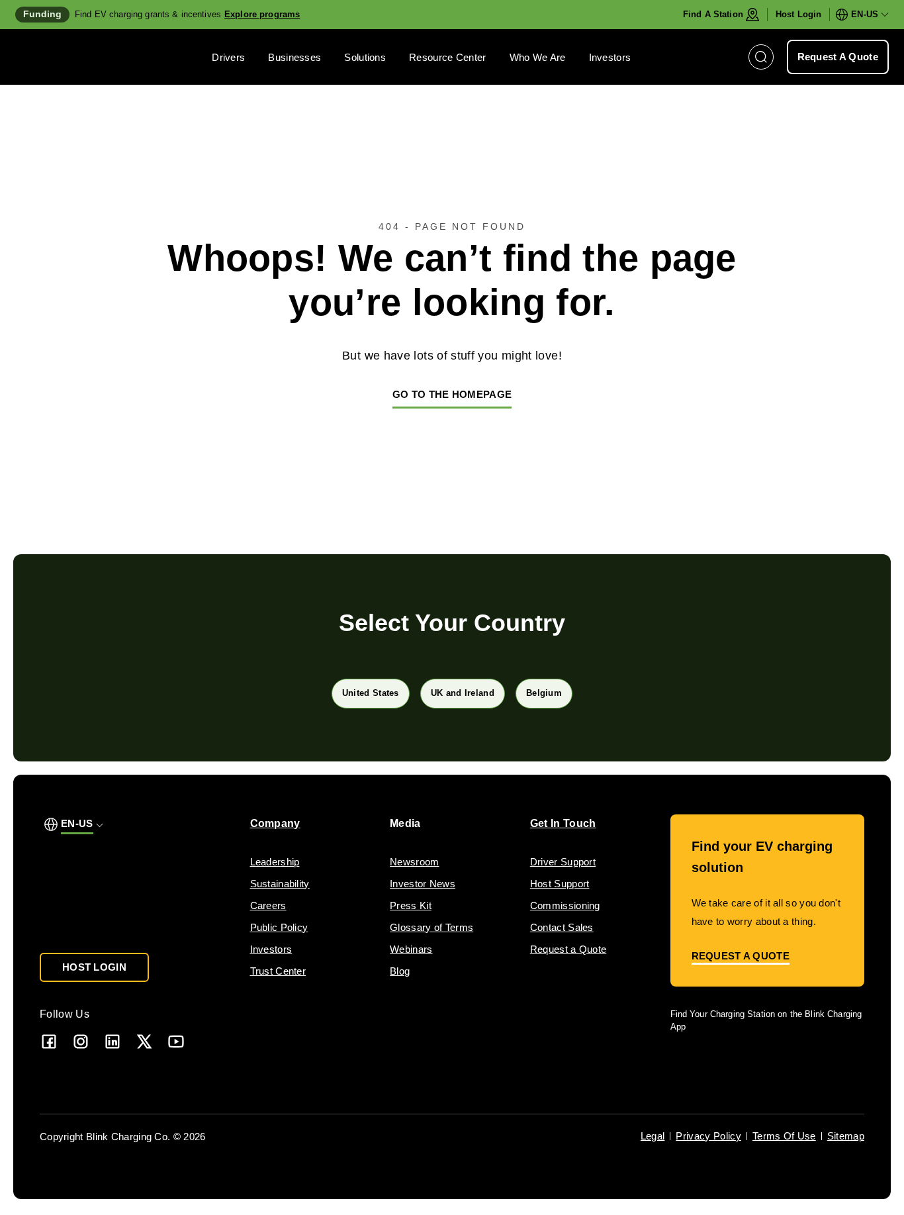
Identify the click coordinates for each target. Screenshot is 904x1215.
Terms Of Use (784, 1136)
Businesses (294, 57)
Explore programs (262, 14)
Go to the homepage (452, 394)
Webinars (411, 949)
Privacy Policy (708, 1136)
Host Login (798, 14)
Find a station (713, 14)
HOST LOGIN (94, 967)
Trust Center (278, 971)
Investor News (422, 883)
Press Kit (410, 905)
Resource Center (447, 57)
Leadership (275, 861)
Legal (653, 1136)
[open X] (144, 1041)
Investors (610, 57)
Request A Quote (838, 56)
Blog (400, 971)
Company (275, 823)
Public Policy (279, 927)
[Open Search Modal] (761, 57)
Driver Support (563, 861)
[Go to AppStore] (709, 1064)
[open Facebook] (49, 1041)
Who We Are (538, 57)
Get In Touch (563, 823)
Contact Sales (562, 927)
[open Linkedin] (112, 1041)
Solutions (365, 57)
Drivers (228, 57)
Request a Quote (568, 949)
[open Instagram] (80, 1041)
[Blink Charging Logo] (55, 57)
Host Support (560, 883)
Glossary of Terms (431, 927)
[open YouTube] (176, 1041)
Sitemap (845, 1136)
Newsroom (414, 861)
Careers (268, 905)
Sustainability (280, 883)
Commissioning (565, 905)
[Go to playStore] (810, 1064)
